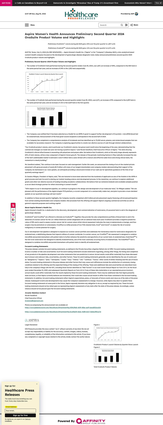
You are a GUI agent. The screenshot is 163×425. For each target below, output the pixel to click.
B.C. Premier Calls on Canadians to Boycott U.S (26, 3)
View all (158, 3)
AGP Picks (6, 3)
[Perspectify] (13, 210)
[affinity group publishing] (13, 214)
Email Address (11, 407)
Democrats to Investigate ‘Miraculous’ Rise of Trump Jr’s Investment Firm (85, 3)
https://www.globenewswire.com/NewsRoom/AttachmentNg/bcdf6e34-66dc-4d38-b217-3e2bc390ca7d (63, 312)
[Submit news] (13, 205)
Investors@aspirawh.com (34, 301)
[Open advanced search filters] (126, 25)
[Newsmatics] (13, 219)
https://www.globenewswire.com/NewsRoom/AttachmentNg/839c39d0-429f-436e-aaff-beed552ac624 (63, 308)
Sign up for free (20, 415)
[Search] (122, 25)
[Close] (37, 384)
